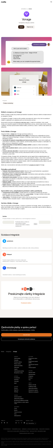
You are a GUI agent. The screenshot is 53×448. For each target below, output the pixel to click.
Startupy (16, 391)
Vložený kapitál (32, 367)
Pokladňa (16, 360)
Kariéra (15, 410)
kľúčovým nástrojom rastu (22, 122)
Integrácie (24, 8)
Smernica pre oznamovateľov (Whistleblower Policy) (18, 431)
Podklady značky (32, 386)
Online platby (17, 358)
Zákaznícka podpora (18, 398)
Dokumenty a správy (33, 390)
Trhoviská (16, 381)
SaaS (15, 383)
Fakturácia (16, 367)
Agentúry (16, 390)
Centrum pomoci (18, 396)
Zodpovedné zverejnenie (44, 428)
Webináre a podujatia (33, 392)
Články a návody (32, 384)
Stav (30, 379)
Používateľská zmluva (16, 428)
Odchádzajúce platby (19, 371)
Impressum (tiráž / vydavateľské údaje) (38, 431)
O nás (15, 408)
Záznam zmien (32, 372)
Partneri (16, 388)
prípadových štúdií (34, 165)
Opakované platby (18, 365)
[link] (22, 289)
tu (49, 207)
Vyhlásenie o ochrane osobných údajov (30, 428)
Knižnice (30, 378)
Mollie (2, 351)
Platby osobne (17, 363)
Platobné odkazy (18, 362)
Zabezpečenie (17, 415)
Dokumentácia (32, 374)
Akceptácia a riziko (18, 372)
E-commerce (17, 377)
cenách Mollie (29, 194)
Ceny (15, 413)
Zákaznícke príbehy (33, 388)
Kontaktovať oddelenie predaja (21, 400)
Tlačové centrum (18, 412)
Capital (15, 369)
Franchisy (16, 379)
